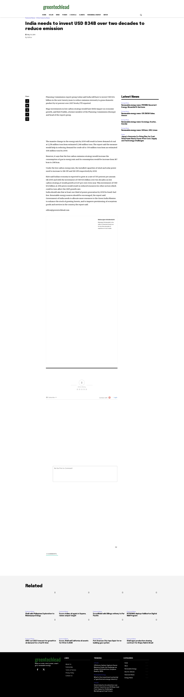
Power (123, 134)
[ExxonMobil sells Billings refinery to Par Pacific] (109, 599)
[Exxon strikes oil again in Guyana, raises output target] (75, 599)
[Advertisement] (106, 7)
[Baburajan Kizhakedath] (72, 289)
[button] (141, 15)
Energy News (125, 103)
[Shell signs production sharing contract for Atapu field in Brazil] (143, 627)
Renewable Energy (100, 675)
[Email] (27, 119)
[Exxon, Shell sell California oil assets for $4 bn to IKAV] (75, 627)
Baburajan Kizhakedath (106, 219)
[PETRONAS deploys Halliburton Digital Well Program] (143, 599)
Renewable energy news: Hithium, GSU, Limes (139, 130)
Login (115, 397)
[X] (27, 110)
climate (96, 663)
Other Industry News (43, 18)
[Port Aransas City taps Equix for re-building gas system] (109, 627)
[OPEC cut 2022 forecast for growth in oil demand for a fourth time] (41, 627)
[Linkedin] (27, 105)
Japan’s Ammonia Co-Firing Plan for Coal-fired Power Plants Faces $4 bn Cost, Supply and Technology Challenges (139, 139)
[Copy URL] (27, 101)
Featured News (30, 18)
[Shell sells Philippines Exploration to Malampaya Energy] (41, 599)
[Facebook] (27, 114)
